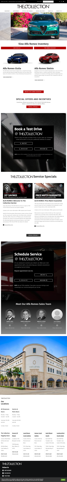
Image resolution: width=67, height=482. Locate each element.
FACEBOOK (7, 473)
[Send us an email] (10, 325)
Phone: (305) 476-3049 (41, 328)
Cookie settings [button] (56, 479)
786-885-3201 (4, 456)
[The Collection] (33, 6)
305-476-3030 (60, 456)
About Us (50, 11)
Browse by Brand (39, 1)
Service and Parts (40, 11)
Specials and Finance (27, 11)
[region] (33, 26)
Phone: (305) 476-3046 (57, 328)
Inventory (7, 11)
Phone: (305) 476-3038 (25, 328)
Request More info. (8, 224)
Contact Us (59, 11)
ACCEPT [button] (63, 479)
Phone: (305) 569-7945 (9, 328)
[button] (2, 26)
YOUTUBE (7, 476)
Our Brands (16, 11)
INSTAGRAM (7, 470)
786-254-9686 (49, 456)
